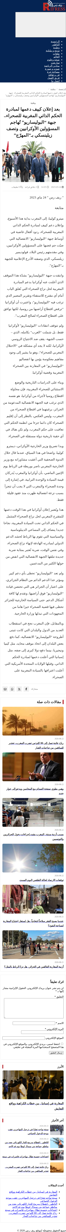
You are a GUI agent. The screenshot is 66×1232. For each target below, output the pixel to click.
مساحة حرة (53, 71)
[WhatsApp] (12, 689)
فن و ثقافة (54, 75)
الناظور (56, 44)
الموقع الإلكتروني (54, 1038)
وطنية (56, 47)
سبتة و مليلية (53, 50)
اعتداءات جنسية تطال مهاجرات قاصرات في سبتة (31, 1210)
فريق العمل (53, 78)
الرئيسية (55, 41)
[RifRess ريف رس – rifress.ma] (54, 10)
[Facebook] (26, 689)
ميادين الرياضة (52, 65)
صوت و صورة (52, 68)
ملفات (56, 53)
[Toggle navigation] (40, 24)
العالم (57, 56)
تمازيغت (55, 62)
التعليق (59, 996)
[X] (19, 689)
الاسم (60, 1023)
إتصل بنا (55, 81)
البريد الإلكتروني (54, 1029)
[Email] (5, 689)
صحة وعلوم (53, 59)
